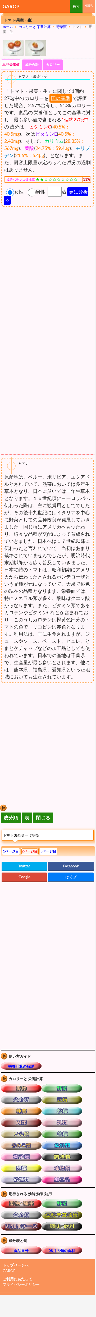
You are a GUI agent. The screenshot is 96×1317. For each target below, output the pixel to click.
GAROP (11, 6)
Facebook (71, 866)
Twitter (24, 866)
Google (24, 876)
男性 (40, 192)
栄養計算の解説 (21, 1066)
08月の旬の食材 (62, 1250)
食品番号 (21, 1250)
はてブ (70, 876)
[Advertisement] (44, 727)
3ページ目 (48, 851)
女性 (19, 192)
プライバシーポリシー (21, 1284)
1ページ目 (11, 851)
